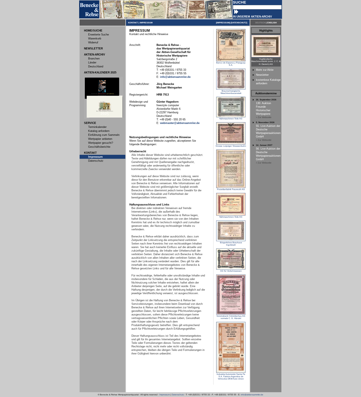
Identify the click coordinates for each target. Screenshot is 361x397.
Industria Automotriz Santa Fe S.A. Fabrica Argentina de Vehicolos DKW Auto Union (231, 376)
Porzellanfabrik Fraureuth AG (231, 189)
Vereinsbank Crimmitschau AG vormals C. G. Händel (230, 317)
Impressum (164, 394)
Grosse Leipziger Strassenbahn (231, 146)
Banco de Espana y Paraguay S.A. (230, 64)
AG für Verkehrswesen (231, 271)
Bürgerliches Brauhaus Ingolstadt (231, 243)
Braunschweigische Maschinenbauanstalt (231, 92)
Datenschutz (178, 394)
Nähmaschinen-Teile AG (230, 118)
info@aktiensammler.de (252, 394)
